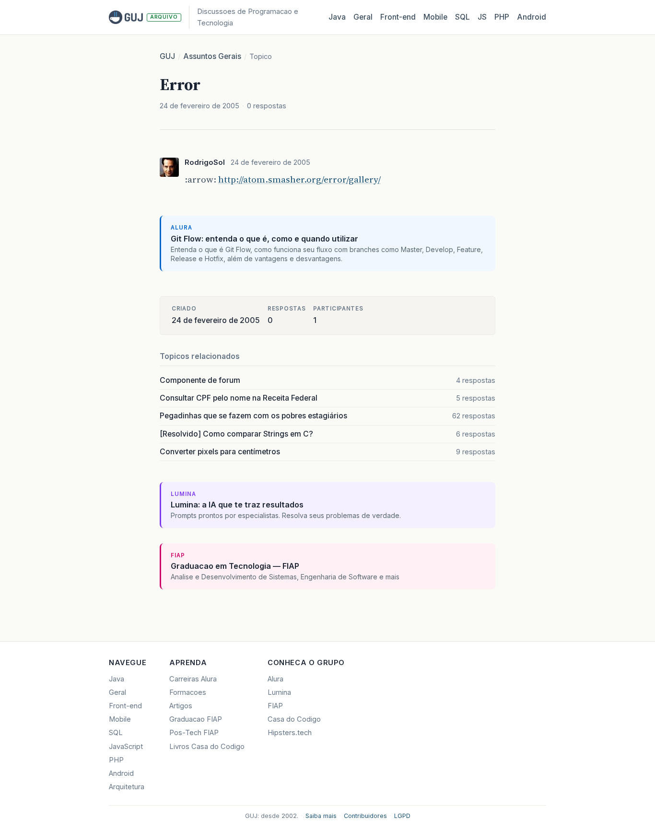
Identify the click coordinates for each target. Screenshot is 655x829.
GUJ (167, 56)
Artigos (180, 706)
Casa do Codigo (294, 719)
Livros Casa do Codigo (207, 746)
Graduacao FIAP (195, 719)
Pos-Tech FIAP (194, 732)
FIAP (275, 706)
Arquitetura (126, 787)
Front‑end (398, 17)
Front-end (125, 706)
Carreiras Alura (193, 679)
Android (531, 17)
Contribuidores (365, 815)
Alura (275, 679)
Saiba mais (321, 815)
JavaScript (126, 746)
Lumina (279, 692)
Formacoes (187, 692)
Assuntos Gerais (212, 56)
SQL (462, 17)
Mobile (435, 17)
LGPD (402, 815)
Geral (363, 17)
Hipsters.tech (290, 732)
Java (337, 17)
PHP (501, 17)
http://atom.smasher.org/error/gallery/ (299, 179)
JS (482, 17)
